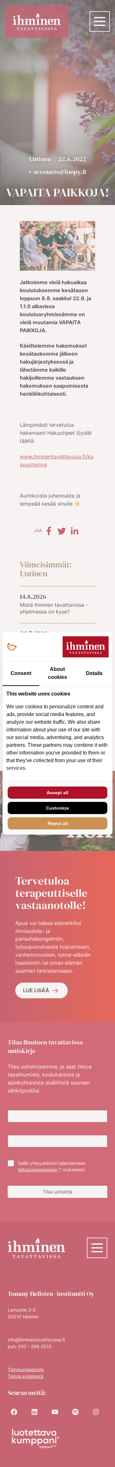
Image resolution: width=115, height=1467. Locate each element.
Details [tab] (94, 673)
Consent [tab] (21, 673)
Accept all (57, 792)
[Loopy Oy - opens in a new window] (12, 647)
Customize (57, 808)
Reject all (58, 823)
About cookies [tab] (57, 673)
